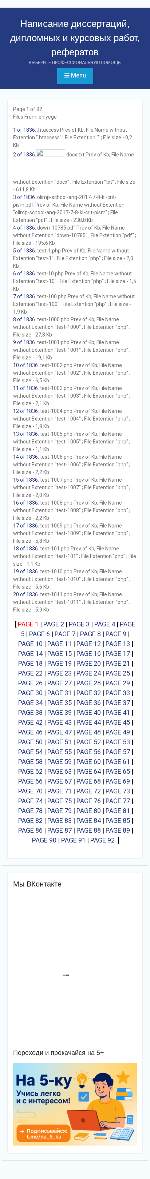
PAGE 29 (118, 683)
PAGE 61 (118, 761)
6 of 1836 (24, 273)
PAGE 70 (30, 791)
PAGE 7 (65, 634)
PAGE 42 (30, 722)
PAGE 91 (73, 840)
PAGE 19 (59, 663)
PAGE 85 (118, 820)
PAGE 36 (88, 702)
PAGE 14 (30, 653)
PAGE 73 (118, 791)
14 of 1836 (25, 457)
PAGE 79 (59, 810)
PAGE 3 (79, 624)
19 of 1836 (25, 571)
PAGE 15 (59, 653)
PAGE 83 (59, 820)
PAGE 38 (30, 712)
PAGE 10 (30, 644)
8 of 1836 (24, 319)
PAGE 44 (88, 722)
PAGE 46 (30, 732)
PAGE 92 (102, 840)
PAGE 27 (59, 683)
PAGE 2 (53, 624)
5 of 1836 (24, 251)
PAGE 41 (118, 712)
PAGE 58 (30, 761)
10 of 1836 (25, 365)
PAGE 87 (59, 830)
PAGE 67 (59, 781)
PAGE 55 (59, 752)
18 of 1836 (25, 548)
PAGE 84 (88, 820)
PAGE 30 (30, 693)
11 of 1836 (25, 388)
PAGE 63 (59, 771)
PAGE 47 (59, 732)
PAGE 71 (59, 791)
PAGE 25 (118, 673)
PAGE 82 (30, 820)
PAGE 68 (88, 781)
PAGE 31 (59, 693)
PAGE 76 (88, 801)
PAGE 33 (118, 693)
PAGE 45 (118, 722)
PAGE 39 (59, 712)
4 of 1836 (24, 228)
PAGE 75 (59, 801)
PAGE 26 (30, 683)
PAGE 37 (118, 702)
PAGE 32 (88, 693)
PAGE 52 (88, 742)
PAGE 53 (118, 742)
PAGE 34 (30, 702)
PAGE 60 (88, 761)
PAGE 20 (88, 663)
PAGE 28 (88, 683)
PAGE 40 (88, 712)
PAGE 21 (118, 663)
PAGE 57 (118, 752)
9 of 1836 (24, 342)
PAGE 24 (88, 673)
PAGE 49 (118, 732)
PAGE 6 (39, 634)
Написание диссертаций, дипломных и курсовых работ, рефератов (75, 37)
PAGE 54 (30, 752)
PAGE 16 (88, 653)
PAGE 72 (88, 791)
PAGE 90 (44, 840)
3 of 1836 (24, 197)
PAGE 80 (88, 810)
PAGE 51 (59, 742)
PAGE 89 (118, 830)
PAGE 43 (59, 722)
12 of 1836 (25, 411)
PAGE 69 (118, 781)
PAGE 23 (59, 673)
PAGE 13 (118, 644)
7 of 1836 (24, 296)
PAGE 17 (118, 653)
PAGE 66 (30, 781)
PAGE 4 (104, 624)
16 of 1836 (25, 503)
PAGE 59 (59, 761)
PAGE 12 (88, 644)
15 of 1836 (25, 480)
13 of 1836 (25, 434)
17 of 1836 (25, 526)
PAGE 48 (88, 732)
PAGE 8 (90, 634)
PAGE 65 (118, 771)
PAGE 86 (30, 830)
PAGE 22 (30, 673)
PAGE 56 (88, 752)
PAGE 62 (30, 771)
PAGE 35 (59, 702)
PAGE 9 (116, 634)
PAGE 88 (88, 830)
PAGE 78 (30, 810)
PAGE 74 (30, 801)
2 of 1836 (24, 155)
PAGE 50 (30, 742)
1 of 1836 (24, 130)
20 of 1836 (25, 594)
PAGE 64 (88, 771)
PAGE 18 (30, 663)
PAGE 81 (118, 810)
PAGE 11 (59, 644)
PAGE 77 (118, 801)
